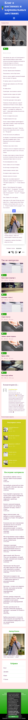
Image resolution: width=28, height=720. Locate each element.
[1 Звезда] (16, 248)
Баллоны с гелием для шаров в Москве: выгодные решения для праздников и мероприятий (13, 588)
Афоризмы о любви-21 (14, 444)
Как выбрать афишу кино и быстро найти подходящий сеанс (12, 478)
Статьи (5, 679)
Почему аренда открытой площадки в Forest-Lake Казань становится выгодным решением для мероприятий (13, 599)
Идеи (5, 675)
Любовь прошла (13, 460)
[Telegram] (9, 252)
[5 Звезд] (20, 248)
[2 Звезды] (17, 248)
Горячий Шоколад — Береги (14, 428)
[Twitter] (19, 252)
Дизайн (5, 672)
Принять (13, 716)
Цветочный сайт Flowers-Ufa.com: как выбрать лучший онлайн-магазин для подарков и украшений (13, 558)
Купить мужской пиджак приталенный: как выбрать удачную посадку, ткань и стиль (12, 506)
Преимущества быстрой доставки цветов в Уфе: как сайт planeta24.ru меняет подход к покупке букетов (12, 568)
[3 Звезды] (18, 248)
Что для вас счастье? (14, 435)
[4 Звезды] (19, 248)
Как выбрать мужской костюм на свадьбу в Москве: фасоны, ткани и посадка (13, 486)
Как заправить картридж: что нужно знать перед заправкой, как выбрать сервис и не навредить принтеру (13, 496)
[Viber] (12, 252)
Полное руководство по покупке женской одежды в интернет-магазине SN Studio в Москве (13, 609)
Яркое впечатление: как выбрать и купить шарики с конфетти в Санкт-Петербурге (13, 516)
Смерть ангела (12, 452)
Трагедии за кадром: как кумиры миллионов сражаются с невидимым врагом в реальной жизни (13, 578)
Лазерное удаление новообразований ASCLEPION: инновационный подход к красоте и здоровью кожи (13, 547)
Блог (5, 668)
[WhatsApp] (16, 252)
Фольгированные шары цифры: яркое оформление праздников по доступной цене (13, 538)
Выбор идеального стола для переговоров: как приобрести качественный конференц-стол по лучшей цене (13, 619)
